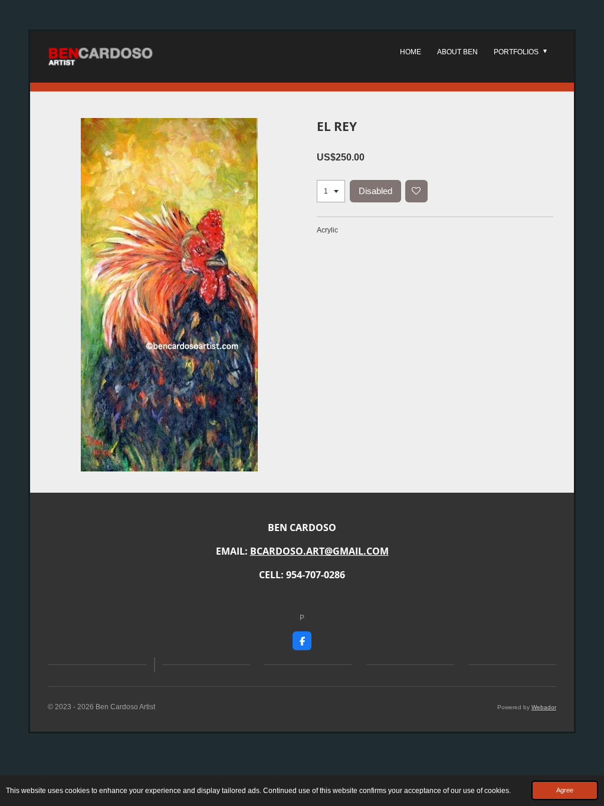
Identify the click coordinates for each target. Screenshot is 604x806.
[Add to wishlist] (416, 191)
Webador (543, 707)
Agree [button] (564, 790)
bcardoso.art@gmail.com (319, 551)
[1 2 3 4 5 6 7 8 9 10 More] (331, 191)
